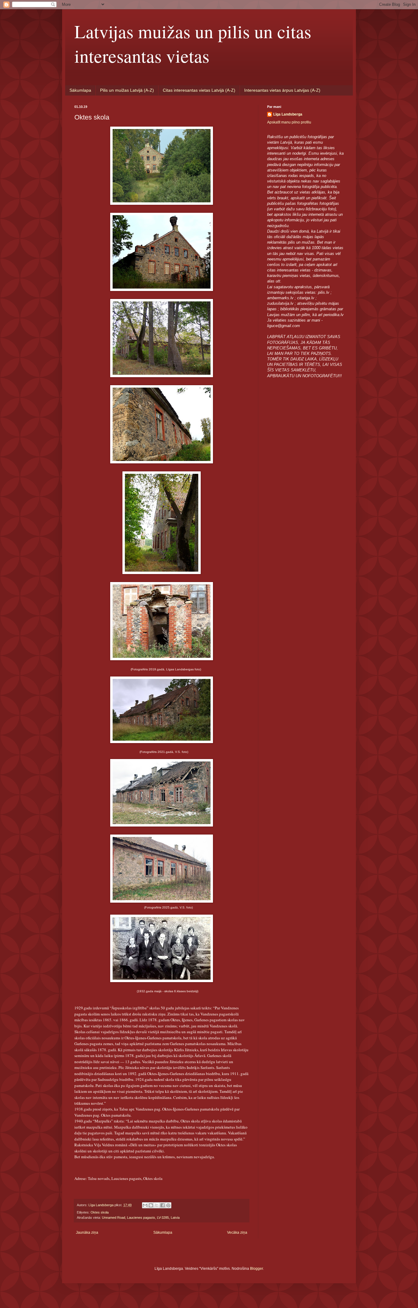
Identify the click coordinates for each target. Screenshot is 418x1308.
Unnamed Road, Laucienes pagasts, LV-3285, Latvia (141, 1217)
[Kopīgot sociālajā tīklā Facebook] (162, 1205)
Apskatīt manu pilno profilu (289, 122)
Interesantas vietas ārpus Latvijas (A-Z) (282, 90)
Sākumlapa (80, 90)
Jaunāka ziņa (87, 1232)
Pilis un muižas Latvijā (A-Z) (127, 90)
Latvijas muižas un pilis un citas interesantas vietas (192, 43)
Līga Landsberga (287, 114)
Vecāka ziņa (237, 1232)
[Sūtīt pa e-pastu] (145, 1205)
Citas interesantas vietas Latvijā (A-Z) (199, 90)
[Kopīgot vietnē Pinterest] (168, 1205)
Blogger (256, 1268)
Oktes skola (100, 1212)
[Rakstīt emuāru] (151, 1205)
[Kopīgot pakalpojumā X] (157, 1205)
